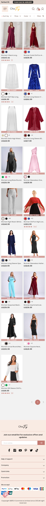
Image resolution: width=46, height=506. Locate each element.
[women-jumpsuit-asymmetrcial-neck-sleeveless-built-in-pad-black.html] (25, 302)
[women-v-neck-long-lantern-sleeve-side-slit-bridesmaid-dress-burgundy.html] (3, 52)
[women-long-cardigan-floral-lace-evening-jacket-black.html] (6, 260)
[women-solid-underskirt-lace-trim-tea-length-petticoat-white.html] (3, 94)
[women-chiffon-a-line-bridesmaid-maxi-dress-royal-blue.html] (29, 52)
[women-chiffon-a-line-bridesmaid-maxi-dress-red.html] (25, 52)
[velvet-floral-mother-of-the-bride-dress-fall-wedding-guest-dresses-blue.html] (25, 94)
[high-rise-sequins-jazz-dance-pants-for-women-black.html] (6, 219)
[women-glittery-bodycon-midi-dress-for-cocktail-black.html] (29, 260)
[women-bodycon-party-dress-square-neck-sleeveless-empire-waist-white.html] (25, 343)
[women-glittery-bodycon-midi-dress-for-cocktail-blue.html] (25, 260)
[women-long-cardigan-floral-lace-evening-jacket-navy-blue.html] (3, 260)
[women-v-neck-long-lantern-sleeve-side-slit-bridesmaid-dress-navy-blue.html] (6, 52)
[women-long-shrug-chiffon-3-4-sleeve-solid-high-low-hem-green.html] (6, 385)
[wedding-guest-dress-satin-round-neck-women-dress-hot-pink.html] (6, 177)
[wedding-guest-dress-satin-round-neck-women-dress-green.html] (3, 177)
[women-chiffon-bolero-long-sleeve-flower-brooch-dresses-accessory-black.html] (29, 135)
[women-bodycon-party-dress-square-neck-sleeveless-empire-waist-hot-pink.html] (28, 343)
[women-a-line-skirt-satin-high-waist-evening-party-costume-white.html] (6, 135)
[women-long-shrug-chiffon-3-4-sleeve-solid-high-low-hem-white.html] (3, 385)
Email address (8, 443)
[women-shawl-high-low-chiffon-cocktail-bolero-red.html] (25, 219)
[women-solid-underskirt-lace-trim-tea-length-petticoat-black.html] (6, 94)
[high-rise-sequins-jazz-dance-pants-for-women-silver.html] (3, 219)
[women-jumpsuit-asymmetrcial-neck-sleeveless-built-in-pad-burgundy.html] (29, 302)
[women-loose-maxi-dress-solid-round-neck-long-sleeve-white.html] (3, 343)
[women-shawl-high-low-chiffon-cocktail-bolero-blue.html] (29, 219)
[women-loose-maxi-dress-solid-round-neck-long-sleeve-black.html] (6, 343)
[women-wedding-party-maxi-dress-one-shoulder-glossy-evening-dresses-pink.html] (25, 177)
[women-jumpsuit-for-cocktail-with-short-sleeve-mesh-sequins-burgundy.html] (3, 302)
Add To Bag (11, 49)
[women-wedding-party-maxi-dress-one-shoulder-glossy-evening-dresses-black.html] (29, 177)
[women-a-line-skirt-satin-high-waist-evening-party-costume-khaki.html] (3, 135)
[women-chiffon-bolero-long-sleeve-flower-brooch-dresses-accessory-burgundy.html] (25, 135)
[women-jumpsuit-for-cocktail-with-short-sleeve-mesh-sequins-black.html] (6, 302)
